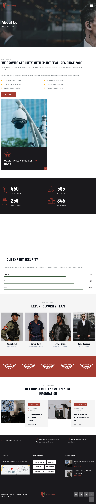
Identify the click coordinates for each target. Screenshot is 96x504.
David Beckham (84, 344)
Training (51, 471)
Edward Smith (60, 344)
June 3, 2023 (77, 466)
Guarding (51, 462)
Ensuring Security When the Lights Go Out (82, 417)
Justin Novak (12, 344)
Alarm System (39, 462)
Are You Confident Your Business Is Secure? (35, 417)
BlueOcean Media (6, 497)
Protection (50, 467)
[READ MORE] (45, 168)
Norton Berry (36, 344)
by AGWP (32, 410)
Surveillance (39, 471)
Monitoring (38, 467)
